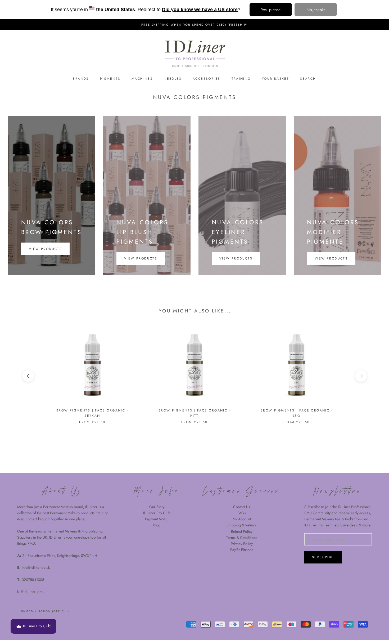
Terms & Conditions (241, 537)
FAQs (241, 513)
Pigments (110, 78)
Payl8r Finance (241, 549)
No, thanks (315, 10)
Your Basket (275, 78)
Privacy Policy (242, 543)
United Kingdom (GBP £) (43, 611)
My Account (242, 519)
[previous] (28, 376)
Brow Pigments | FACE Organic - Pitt (194, 413)
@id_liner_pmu (32, 591)
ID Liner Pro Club (156, 513)
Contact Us (241, 506)
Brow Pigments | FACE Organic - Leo (297, 413)
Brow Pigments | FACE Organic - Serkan (92, 413)
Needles (173, 78)
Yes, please (271, 10)
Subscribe (323, 557)
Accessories (206, 78)
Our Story (156, 506)
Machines (142, 78)
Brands (81, 78)
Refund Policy (241, 531)
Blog (156, 525)
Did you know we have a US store (200, 9)
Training (241, 78)
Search (308, 78)
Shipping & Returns (242, 525)
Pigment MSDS (157, 519)
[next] (361, 376)
